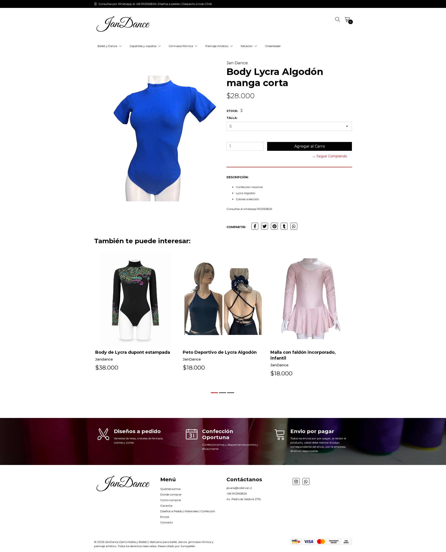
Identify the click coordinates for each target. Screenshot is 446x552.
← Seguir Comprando (329, 156)
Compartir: (236, 227)
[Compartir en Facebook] (255, 226)
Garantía (166, 505)
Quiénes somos (170, 489)
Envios (164, 516)
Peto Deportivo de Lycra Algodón (220, 352)
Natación (247, 46)
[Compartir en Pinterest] (274, 226)
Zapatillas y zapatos (143, 46)
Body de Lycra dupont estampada (132, 352)
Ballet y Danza (108, 46)
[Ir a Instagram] (296, 481)
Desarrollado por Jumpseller (176, 546)
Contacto (166, 522)
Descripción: (237, 177)
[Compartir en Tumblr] (284, 226)
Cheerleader (273, 46)
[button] (214, 392)
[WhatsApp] (306, 481)
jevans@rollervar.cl (239, 488)
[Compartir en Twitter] (264, 226)
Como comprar (170, 500)
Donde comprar (171, 494)
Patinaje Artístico (217, 46)
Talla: (231, 118)
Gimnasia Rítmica (181, 46)
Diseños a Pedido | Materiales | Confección (187, 511)
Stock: (232, 111)
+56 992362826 (236, 493)
